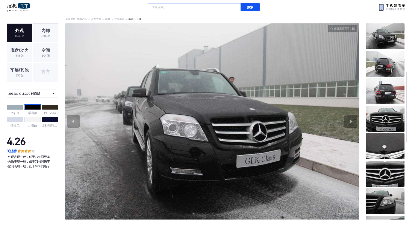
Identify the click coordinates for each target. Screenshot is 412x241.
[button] (138, 121)
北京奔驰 (119, 19)
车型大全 (96, 19)
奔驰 (107, 19)
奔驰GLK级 (134, 19)
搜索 (250, 7)
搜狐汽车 (18, 7)
